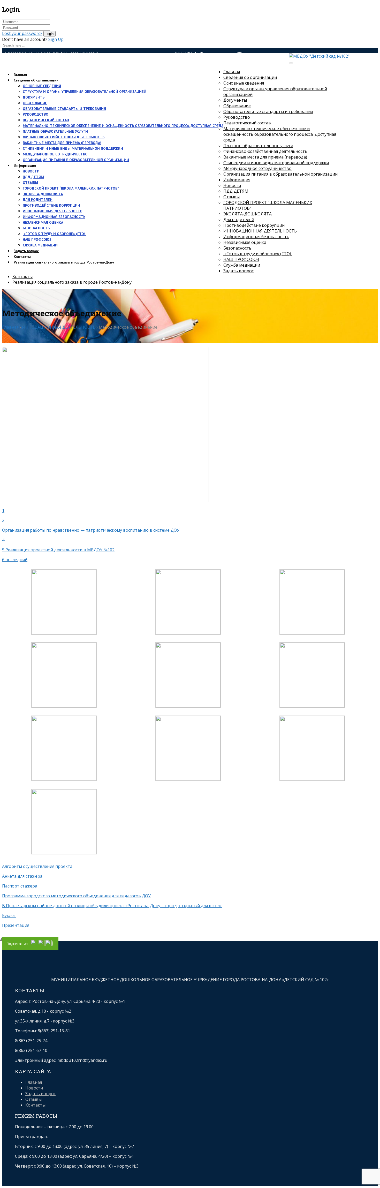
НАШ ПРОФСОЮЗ (37, 239)
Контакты (22, 276)
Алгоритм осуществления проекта (37, 866)
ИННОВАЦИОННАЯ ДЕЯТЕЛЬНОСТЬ (52, 211)
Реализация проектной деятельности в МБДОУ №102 (60, 550)
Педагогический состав (46, 120)
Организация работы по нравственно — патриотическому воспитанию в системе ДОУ (90, 530)
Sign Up (56, 39)
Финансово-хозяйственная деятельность (63, 137)
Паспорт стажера (19, 886)
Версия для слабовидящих (251, 65)
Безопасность (36, 228)
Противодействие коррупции (51, 205)
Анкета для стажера (22, 876)
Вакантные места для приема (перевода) (62, 142)
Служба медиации (40, 245)
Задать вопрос (238, 271)
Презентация (15, 925)
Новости (31, 171)
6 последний (14, 559)
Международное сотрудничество (55, 154)
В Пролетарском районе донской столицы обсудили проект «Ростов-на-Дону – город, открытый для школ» (112, 905)
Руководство (35, 114)
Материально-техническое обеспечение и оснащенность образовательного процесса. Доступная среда (123, 125)
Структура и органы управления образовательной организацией (84, 91)
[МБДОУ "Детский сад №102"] (319, 56)
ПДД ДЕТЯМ (33, 177)
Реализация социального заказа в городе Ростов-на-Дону (64, 262)
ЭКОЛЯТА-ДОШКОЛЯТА (43, 194)
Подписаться (17, 943)
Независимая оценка (43, 222)
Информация (25, 165)
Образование (35, 103)
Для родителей (37, 199)
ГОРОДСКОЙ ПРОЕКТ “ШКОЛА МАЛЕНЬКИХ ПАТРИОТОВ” (71, 188)
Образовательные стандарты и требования (64, 108)
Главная (231, 71)
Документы (34, 97)
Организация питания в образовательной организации (76, 159)
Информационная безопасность (54, 216)
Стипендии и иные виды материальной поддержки (73, 148)
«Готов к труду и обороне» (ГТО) (54, 233)
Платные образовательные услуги (55, 131)
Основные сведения (42, 86)
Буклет (9, 915)
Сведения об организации (36, 80)
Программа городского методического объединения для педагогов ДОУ (76, 896)
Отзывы (30, 182)
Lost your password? (22, 33)
